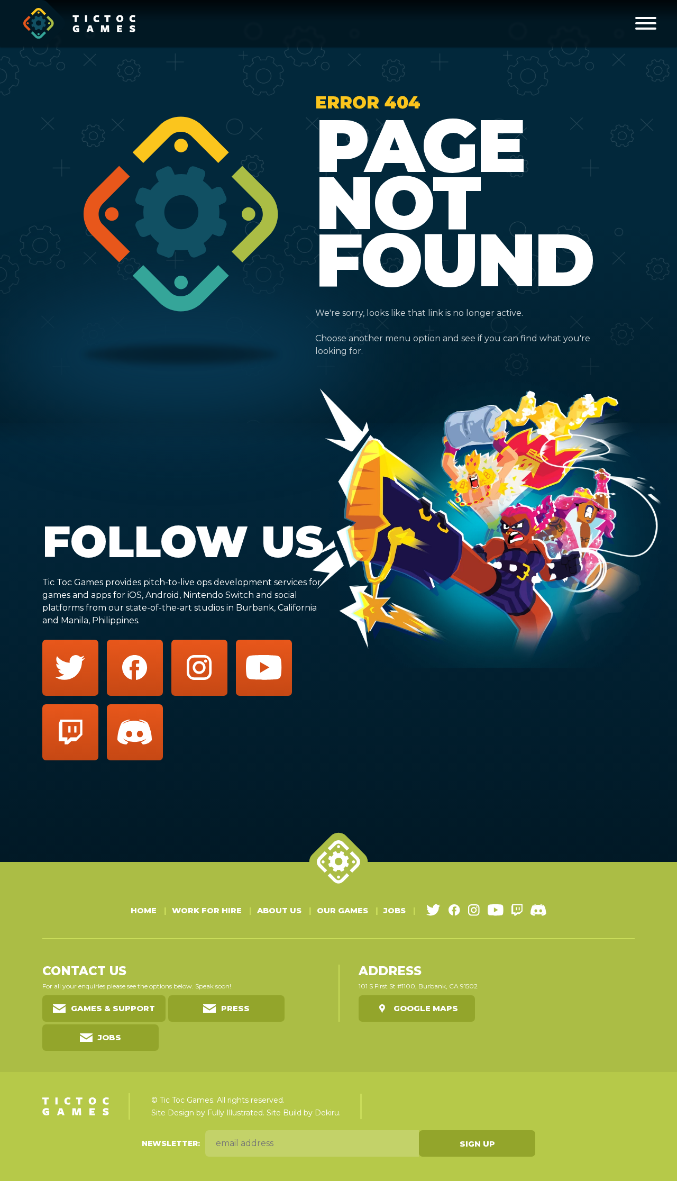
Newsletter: (171, 1143)
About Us (279, 910)
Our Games (342, 910)
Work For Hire (207, 910)
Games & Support (113, 1008)
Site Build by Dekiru (303, 1113)
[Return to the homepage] (79, 23)
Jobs (394, 910)
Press (235, 1008)
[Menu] (645, 23)
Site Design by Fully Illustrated (207, 1113)
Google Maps (426, 1008)
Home (144, 910)
